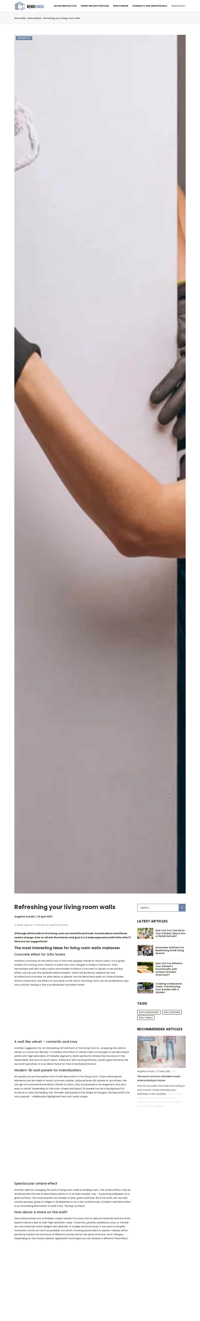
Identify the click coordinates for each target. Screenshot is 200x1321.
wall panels (146, 1017)
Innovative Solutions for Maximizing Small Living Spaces (169, 950)
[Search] (182, 908)
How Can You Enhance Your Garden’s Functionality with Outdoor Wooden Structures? (168, 969)
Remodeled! (179, 5)
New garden (120, 5)
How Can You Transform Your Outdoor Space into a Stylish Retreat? (170, 933)
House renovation (65, 5)
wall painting (172, 1012)
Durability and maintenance (150, 5)
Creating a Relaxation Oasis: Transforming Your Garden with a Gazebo (168, 988)
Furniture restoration (95, 5)
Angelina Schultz (24, 917)
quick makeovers (149, 1012)
